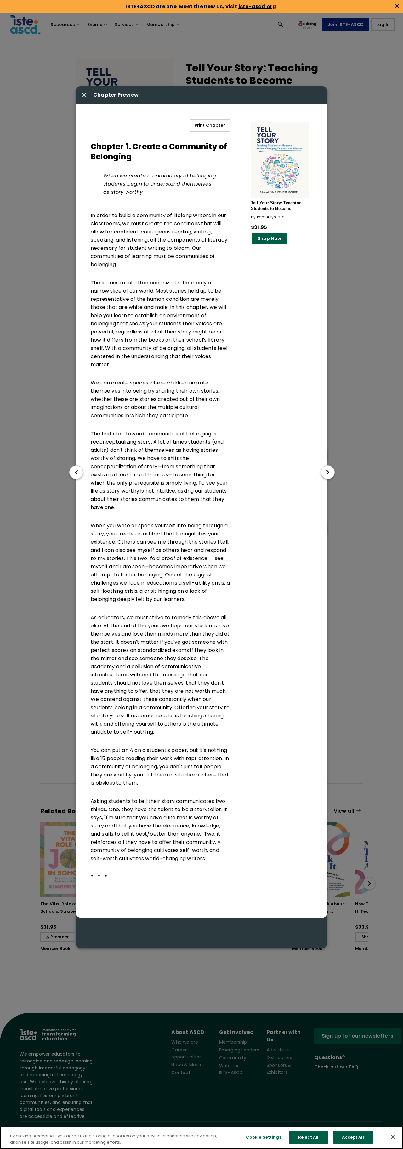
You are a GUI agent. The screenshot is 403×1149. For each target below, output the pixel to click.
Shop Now (269, 238)
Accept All (353, 1137)
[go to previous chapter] (76, 472)
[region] (201, 1138)
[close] (397, 6)
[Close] (393, 1137)
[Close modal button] (84, 95)
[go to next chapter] (328, 472)
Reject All (308, 1137)
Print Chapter (210, 125)
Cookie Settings (263, 1137)
